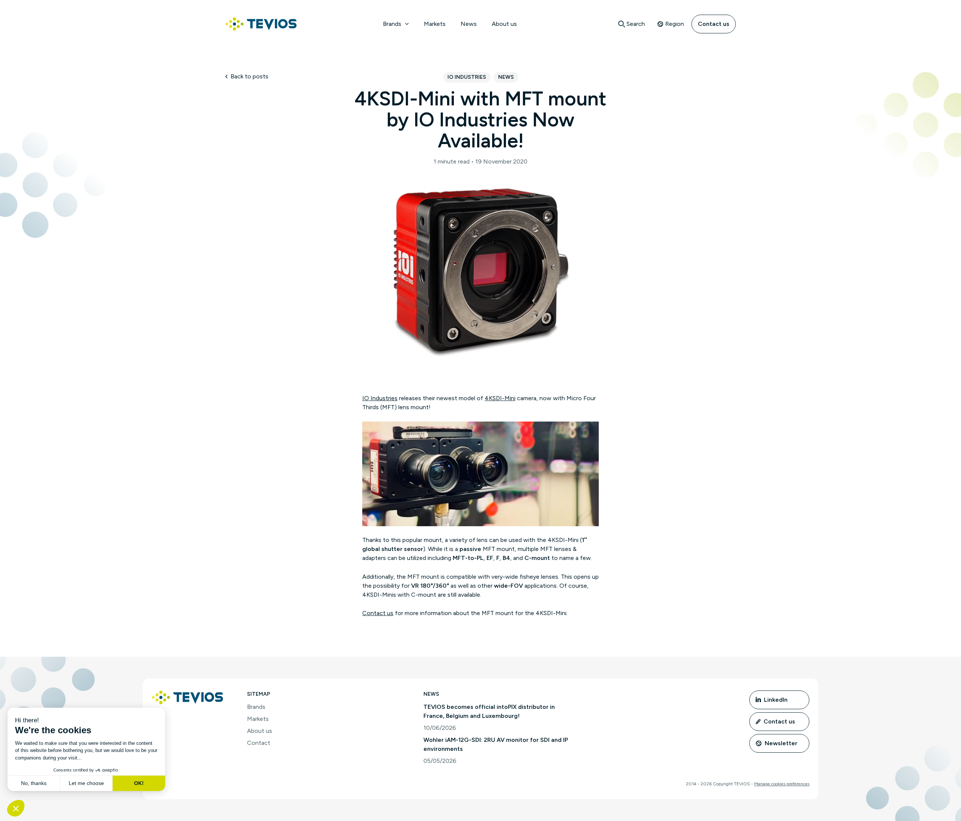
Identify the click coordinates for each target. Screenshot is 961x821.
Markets (435, 23)
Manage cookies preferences (781, 783)
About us (504, 23)
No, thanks (34, 783)
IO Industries (466, 77)
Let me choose (86, 783)
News (469, 23)
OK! (139, 783)
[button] (405, 24)
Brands (392, 23)
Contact (258, 742)
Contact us (713, 23)
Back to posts (249, 76)
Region (674, 23)
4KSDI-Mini (500, 398)
